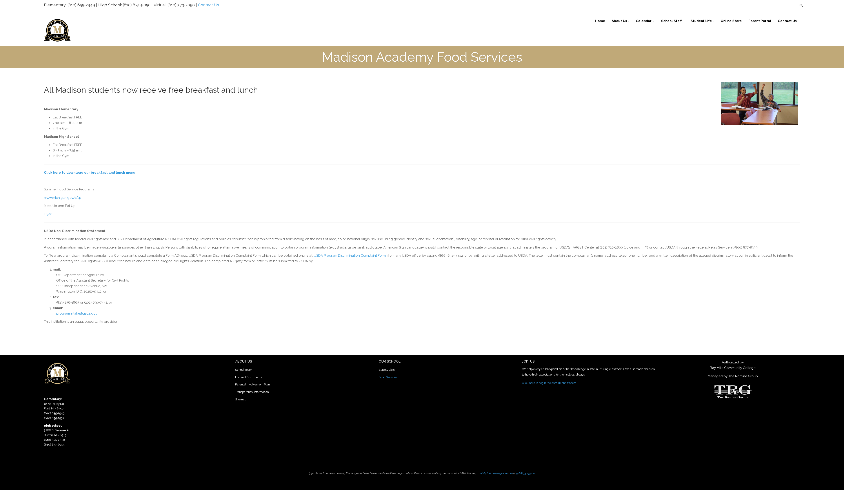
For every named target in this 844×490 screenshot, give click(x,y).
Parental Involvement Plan (252, 384)
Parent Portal (759, 21)
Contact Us (208, 5)
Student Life (701, 21)
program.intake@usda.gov (76, 313)
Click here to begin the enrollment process (549, 383)
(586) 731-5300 (525, 473)
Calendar (644, 21)
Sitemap (240, 399)
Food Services (388, 377)
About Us (619, 21)
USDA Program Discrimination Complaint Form (350, 256)
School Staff (671, 21)
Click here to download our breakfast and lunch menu (89, 173)
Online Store (731, 21)
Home (600, 21)
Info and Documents (248, 377)
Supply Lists (387, 369)
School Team (243, 369)
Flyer (47, 214)
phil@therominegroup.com (496, 473)
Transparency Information (252, 392)
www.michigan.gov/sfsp (62, 198)
